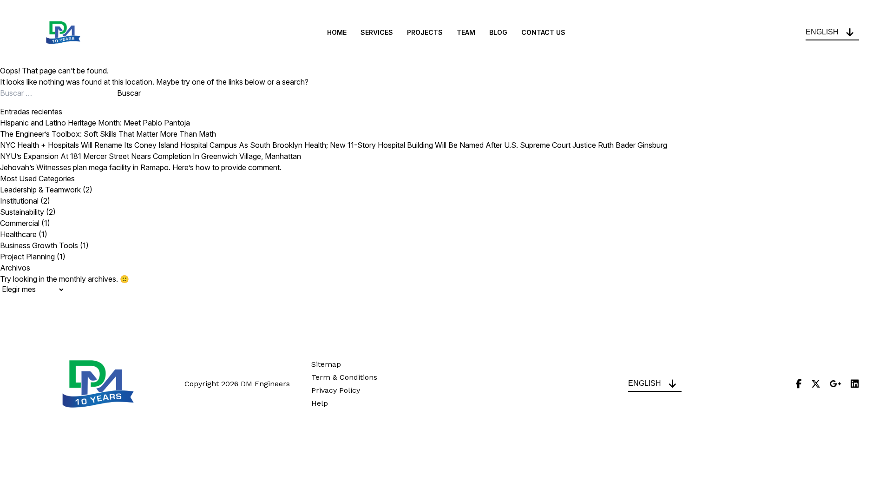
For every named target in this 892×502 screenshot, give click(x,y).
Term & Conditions (344, 377)
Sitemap (326, 364)
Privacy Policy (335, 390)
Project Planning (27, 256)
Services (377, 32)
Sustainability (22, 212)
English (822, 32)
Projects (425, 32)
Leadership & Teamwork (40, 189)
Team (466, 32)
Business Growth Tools (39, 245)
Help (319, 403)
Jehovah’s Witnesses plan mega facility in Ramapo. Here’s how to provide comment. (141, 167)
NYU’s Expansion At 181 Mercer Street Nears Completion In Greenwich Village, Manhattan (150, 156)
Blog (498, 32)
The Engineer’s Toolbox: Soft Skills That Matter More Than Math (108, 134)
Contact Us (543, 32)
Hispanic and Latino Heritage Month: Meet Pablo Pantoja (95, 122)
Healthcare (18, 234)
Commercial (19, 223)
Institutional (19, 200)
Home (337, 32)
